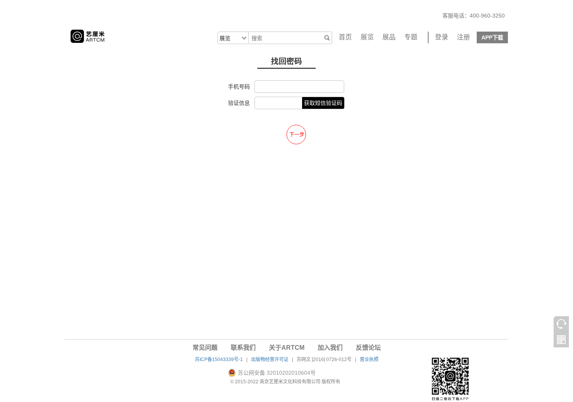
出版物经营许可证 (269, 359)
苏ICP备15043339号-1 (219, 359)
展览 (367, 37)
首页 (345, 37)
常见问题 (205, 347)
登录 (441, 37)
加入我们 (330, 347)
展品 (389, 37)
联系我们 (243, 347)
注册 (463, 37)
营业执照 (369, 359)
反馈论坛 (368, 347)
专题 (410, 37)
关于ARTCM (286, 347)
